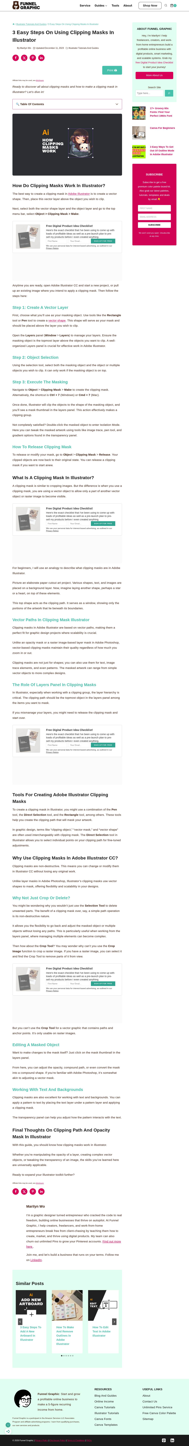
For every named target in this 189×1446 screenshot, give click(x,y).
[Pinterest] (164, 1440)
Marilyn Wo (25, 48)
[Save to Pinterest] (33, 58)
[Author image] (14, 48)
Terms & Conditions (76, 1440)
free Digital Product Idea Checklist (154, 62)
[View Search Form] (166, 5)
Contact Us (150, 1401)
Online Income (104, 1401)
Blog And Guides (105, 1395)
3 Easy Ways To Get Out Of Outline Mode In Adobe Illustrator (162, 150)
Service (85, 5)
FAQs (89, 1440)
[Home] (13, 24)
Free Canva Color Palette (159, 1413)
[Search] (169, 93)
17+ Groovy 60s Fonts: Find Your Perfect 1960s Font (161, 112)
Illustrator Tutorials (106, 1413)
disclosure (40, 80)
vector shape (57, 320)
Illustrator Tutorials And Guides (84, 48)
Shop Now (150, 5)
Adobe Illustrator (79, 193)
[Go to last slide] (20, 1321)
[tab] (61, 1355)
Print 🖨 (112, 70)
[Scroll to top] (181, 1427)
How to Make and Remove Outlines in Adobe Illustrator (65, 1335)
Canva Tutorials (104, 1407)
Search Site (154, 87)
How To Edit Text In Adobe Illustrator (102, 1331)
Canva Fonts (102, 1418)
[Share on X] (24, 58)
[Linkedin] (172, 1440)
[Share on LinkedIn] (41, 58)
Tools (115, 5)
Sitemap (148, 1418)
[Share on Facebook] (15, 58)
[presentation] (31, 1305)
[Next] (114, 1321)
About (127, 5)
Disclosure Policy (57, 1440)
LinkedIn (36, 1260)
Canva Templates (106, 1424)
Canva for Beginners (162, 128)
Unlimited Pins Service (157, 1407)
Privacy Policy (41, 1440)
